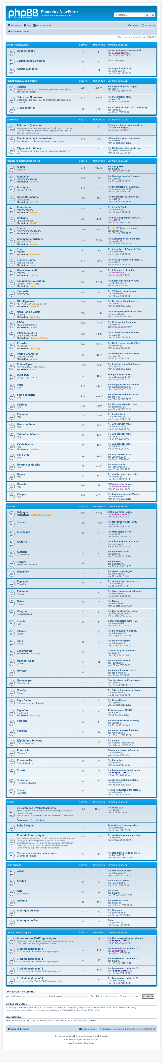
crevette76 (117, 272)
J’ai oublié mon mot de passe (104, 996)
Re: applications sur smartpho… (125, 835)
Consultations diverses (31, 60)
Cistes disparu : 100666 (120, 710)
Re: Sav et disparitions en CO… (124, 218)
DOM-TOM (23, 374)
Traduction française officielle (77, 1039)
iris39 (114, 262)
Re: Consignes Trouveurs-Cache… (126, 311)
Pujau (114, 356)
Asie (19, 890)
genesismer (117, 912)
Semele (115, 723)
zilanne (115, 837)
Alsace (21, 166)
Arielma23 (116, 855)
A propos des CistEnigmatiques (36, 938)
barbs (114, 554)
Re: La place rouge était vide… (124, 770)
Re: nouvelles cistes (118, 551)
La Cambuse (39, 820)
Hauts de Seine (26, 424)
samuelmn (117, 314)
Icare (32, 286)
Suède (21, 790)
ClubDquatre (118, 283)
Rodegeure (117, 980)
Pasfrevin (116, 544)
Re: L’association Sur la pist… (123, 86)
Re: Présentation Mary (119, 97)
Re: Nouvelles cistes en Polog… (124, 720)
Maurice (34, 212)
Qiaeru (96, 1039)
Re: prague (113, 740)
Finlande (22, 591)
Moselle (21, 484)
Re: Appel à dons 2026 (119, 68)
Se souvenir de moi (129, 996)
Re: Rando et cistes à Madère (123, 730)
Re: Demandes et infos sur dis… (125, 353)
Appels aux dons (27, 68)
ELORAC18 (117, 426)
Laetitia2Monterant (120, 150)
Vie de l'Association (18, 45)
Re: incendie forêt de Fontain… (124, 394)
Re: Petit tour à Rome (119, 640)
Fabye (115, 682)
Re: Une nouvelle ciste (119, 870)
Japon (20, 870)
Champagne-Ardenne (30, 239)
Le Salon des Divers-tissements (36, 807)
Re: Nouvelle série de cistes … (124, 404)
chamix (115, 366)
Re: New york (115, 910)
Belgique (22, 512)
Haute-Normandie (27, 270)
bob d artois (117, 673)
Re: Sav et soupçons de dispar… (125, 591)
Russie (21, 770)
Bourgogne (24, 207)
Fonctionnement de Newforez (35, 138)
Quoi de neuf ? (26, 50)
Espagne (22, 581)
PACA (20, 322)
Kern (32, 265)
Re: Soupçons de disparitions (123, 384)
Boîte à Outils (25, 825)
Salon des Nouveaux (29, 97)
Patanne (116, 782)
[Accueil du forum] (24, 13)
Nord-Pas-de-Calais (28, 311)
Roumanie (23, 750)
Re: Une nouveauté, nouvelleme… (126, 938)
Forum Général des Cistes (22, 81)
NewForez (12, 120)
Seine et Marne (26, 394)
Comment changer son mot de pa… (126, 125)
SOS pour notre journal (120, 374)
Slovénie (22, 780)
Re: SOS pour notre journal (122, 291)
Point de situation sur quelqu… (124, 790)
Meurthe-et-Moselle (28, 464)
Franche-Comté (26, 260)
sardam (115, 524)
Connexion (12, 991)
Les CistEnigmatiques (19, 932)
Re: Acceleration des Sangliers (124, 239)
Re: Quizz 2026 (116, 807)
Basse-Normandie (28, 197)
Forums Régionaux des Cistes (24, 161)
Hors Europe (14, 865)
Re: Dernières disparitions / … (123, 301)
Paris (20, 384)
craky (114, 397)
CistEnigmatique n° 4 (30, 978)
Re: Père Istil (114, 561)
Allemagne (23, 532)
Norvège (22, 690)
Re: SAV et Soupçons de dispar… (125, 690)
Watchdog (35, 317)
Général (21, 86)
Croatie (21, 561)
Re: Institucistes (116, 414)
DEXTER (34, 202)
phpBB (72, 1036)
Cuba (111, 920)
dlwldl (114, 653)
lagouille (115, 241)
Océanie (22, 900)
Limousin (23, 291)
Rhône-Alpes (25, 364)
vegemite (116, 752)
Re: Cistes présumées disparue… (125, 260)
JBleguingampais (120, 387)
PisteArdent (117, 209)
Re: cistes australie (118, 900)
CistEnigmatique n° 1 (30, 948)
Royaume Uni (25, 760)
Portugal (22, 730)
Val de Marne (25, 444)
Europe (11, 506)
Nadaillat (116, 140)
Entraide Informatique (30, 835)
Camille (92, 1020)
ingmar (115, 903)
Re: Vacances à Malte (119, 660)
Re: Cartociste (115, 760)
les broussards (119, 377)
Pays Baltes (24, 700)
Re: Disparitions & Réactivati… (124, 187)
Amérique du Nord (28, 910)
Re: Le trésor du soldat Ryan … (124, 364)
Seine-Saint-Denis (28, 434)
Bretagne (22, 218)
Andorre (22, 541)
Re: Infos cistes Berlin (119, 532)
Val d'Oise (23, 454)
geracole (116, 922)
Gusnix (115, 178)
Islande (21, 631)
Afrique (21, 880)
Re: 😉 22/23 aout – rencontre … (125, 228)
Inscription (29, 991)
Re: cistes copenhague (120, 571)
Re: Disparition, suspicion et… (124, 197)
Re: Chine (113, 890)
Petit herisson (118, 467)
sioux (114, 99)
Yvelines (22, 404)
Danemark (23, 571)
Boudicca (116, 231)
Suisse (21, 522)
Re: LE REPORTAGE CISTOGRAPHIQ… (128, 107)
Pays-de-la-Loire (27, 332)
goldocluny (117, 407)
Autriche (22, 551)
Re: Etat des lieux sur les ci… (123, 611)
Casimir (35, 338)
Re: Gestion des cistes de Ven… (124, 332)
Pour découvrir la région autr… (124, 281)
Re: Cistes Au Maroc (118, 880)
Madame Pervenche (121, 742)
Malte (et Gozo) (26, 660)
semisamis (117, 71)
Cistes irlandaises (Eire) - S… (123, 621)
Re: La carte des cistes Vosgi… (124, 494)
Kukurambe (117, 574)
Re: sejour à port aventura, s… (124, 581)
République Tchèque (29, 740)
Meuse (21, 474)
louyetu (115, 762)
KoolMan (34, 449)
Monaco (22, 670)
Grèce (20, 601)
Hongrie (22, 611)
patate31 (116, 583)
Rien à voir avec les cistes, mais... (38, 853)
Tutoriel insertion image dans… (124, 825)
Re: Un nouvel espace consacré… (125, 50)
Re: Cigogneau (116, 166)
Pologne (22, 720)
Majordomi (117, 251)
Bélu (114, 89)
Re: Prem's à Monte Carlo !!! (122, 670)
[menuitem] (27, 25)
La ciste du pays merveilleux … (124, 650)
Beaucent (35, 254)
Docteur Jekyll (119, 53)
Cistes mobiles (26, 107)
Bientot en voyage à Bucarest (123, 750)
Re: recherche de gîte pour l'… (124, 853)
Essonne (22, 414)
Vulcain (34, 244)
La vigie (47, 515)
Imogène (34, 181)
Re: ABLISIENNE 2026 (119, 424)
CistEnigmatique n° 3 (30, 968)
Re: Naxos (113, 601)
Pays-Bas (22, 710)
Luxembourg (25, 650)
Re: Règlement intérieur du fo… (124, 148)
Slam (114, 810)
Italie (20, 640)
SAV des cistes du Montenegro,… (125, 680)
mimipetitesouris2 (120, 189)
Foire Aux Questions (29, 125)
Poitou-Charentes (27, 353)
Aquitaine (23, 176)
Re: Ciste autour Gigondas (122, 322)
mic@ (114, 534)
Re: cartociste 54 (116, 464)
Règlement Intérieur (29, 148)
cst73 (114, 199)
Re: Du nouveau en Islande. (122, 631)
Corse (20, 249)
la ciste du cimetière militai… (123, 780)
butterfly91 (117, 951)
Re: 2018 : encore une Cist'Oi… (124, 343)
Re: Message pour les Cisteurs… (125, 176)
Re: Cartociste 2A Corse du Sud (124, 249)
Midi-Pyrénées (25, 301)
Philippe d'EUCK (120, 772)
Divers (10, 802)
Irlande (21, 621)
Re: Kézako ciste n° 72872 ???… (125, 541)
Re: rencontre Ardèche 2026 (122, 522)
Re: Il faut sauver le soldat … (123, 270)
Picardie (22, 343)
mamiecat (116, 564)
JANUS (33, 223)
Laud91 (115, 303)
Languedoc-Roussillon (31, 281)
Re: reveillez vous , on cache (123, 474)
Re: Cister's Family (118, 207)
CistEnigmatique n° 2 (30, 958)
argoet (115, 712)
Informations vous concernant (124, 138)
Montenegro (24, 680)
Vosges (21, 494)
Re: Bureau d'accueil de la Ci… (124, 948)
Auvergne (23, 187)
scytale (115, 702)
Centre (21, 228)
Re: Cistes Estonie (117, 700)
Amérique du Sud (28, 920)
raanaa (115, 110)
